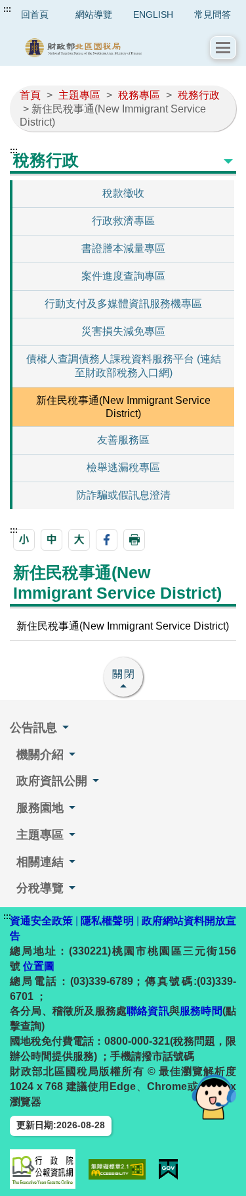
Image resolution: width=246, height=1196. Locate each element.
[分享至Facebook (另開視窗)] (106, 540)
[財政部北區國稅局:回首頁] (110, 48)
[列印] (134, 540)
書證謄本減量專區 (123, 248)
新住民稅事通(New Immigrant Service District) (123, 407)
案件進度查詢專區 (123, 276)
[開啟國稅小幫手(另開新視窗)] (214, 1096)
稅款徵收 (123, 193)
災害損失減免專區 (123, 331)
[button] (223, 47)
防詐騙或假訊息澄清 (123, 495)
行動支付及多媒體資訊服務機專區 (123, 303)
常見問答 (212, 14)
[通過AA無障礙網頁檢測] (117, 1169)
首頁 (30, 95)
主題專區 (79, 95)
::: (7, 9)
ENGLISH (153, 14)
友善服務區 (123, 439)
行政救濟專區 (123, 220)
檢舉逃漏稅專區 (123, 467)
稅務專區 (139, 95)
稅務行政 (199, 95)
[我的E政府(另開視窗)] (168, 1169)
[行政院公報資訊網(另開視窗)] (42, 1169)
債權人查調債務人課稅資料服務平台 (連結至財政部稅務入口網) (123, 365)
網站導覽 (93, 14)
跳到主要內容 (34, 9)
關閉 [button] (124, 674)
